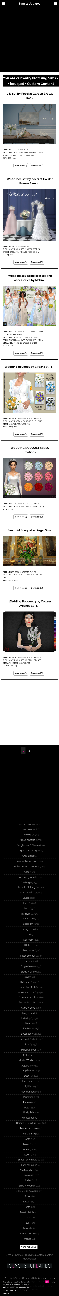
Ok (47, 1282)
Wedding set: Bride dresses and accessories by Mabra (30, 278)
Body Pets (28, 1112)
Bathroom (28, 918)
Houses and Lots (25, 992)
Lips (27, 1044)
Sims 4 (22, 155)
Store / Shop (28, 1007)
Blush (28, 1023)
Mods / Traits (26, 1060)
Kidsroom (28, 939)
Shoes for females (27, 1159)
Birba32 (18, 421)
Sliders (28, 1196)
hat (34, 340)
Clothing (31, 332)
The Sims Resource (17, 663)
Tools (27, 1217)
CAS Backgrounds (27, 877)
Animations (28, 856)
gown (29, 340)
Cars (26, 871)
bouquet (19, 152)
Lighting (28, 1086)
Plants (33, 572)
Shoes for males (28, 1165)
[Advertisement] (29, 39)
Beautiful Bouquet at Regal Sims (29, 530)
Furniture (26, 913)
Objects (25, 150)
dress (5, 340)
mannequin (21, 252)
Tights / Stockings (28, 850)
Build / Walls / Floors (25, 866)
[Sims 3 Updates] (29, 1266)
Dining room (28, 929)
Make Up (26, 1018)
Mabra (40, 340)
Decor (18, 150)
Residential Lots (27, 1002)
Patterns (27, 1102)
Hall (29, 934)
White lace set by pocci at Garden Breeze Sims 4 (30, 181)
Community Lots (27, 997)
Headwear (17, 335)
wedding (18, 343)
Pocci (15, 155)
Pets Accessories (29, 1128)
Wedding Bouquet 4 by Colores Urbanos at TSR (30, 603)
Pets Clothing (29, 1133)
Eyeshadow (27, 1033)
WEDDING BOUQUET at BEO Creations (30, 450)
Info (53, 1282)
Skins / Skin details (26, 1191)
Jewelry (27, 834)
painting (8, 155)
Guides (27, 977)
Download (36, 165)
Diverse (27, 897)
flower (28, 249)
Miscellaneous (34, 418)
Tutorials (27, 1228)
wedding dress (30, 343)
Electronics (28, 1081)
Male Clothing (27, 892)
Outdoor (28, 961)
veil (11, 343)
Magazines (28, 1013)
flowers (13, 340)
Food (27, 908)
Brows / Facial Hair (26, 861)
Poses (26, 1144)
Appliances (28, 1070)
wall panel (30, 155)
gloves (21, 340)
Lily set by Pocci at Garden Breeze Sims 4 (30, 96)
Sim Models (26, 1170)
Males (28, 1180)
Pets (26, 1107)
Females (27, 1175)
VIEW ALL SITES (28, 1247)
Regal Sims (38, 575)
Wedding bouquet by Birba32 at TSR (29, 366)
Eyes (25, 903)
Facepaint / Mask (28, 1039)
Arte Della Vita (22, 337)
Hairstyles (25, 982)
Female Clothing (26, 887)
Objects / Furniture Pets (29, 1123)
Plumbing (28, 1097)
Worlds (27, 1239)
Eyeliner (27, 1028)
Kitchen (28, 945)
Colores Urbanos (32, 660)
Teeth (27, 1207)
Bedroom (28, 923)
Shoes (26, 1155)
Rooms (26, 1149)
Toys (26, 1223)
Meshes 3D (27, 1055)
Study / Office (28, 971)
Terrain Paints (27, 1212)
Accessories (20, 332)
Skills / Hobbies (27, 1185)
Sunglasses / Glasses (28, 845)
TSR (18, 424)
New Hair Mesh (27, 987)
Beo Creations (22, 507)
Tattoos (27, 1201)
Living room (28, 950)
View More (20, 165)
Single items (27, 966)
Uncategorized (28, 1233)
